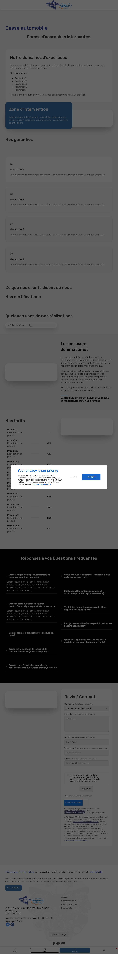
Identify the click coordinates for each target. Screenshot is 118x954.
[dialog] (59, 477)
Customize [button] (73, 477)
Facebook (45, 484)
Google (36, 484)
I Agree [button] (91, 477)
